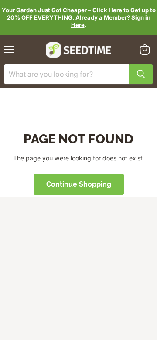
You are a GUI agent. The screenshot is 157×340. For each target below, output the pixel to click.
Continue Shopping (78, 184)
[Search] (141, 74)
